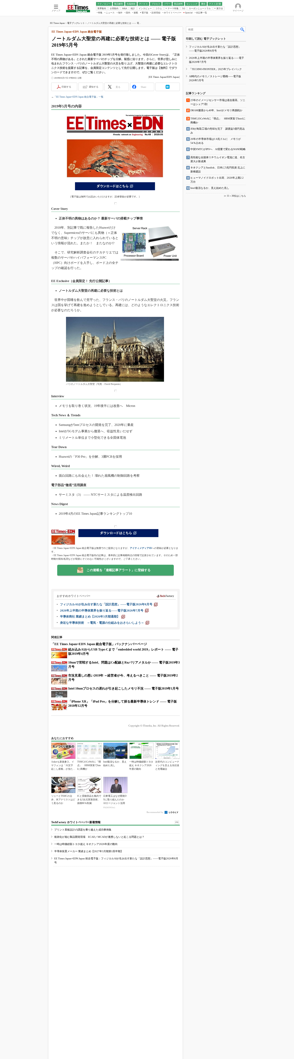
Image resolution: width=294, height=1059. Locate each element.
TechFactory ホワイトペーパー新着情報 (76, 822)
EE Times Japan (57, 23)
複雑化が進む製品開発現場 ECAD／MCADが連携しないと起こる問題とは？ (99, 836)
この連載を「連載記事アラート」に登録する (119, 570)
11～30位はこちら (236, 195)
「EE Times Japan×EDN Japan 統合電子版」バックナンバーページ (99, 644)
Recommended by (155, 812)
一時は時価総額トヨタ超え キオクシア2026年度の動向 (86, 844)
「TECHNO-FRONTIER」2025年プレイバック (215, 69)
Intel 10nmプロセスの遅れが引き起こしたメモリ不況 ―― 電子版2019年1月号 (123, 688)
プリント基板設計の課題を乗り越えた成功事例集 (82, 829)
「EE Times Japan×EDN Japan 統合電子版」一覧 (78, 96)
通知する (93, 86)
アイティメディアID (141, 548)
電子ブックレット (76, 23)
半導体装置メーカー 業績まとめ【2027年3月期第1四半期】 (88, 851)
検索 (243, 29)
